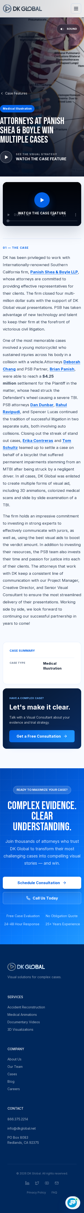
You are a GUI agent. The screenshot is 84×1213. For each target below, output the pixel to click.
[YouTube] (47, 1183)
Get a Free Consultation (39, 736)
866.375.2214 (17, 1119)
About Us (14, 1059)
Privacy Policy (36, 1192)
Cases (12, 1074)
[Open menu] (76, 8)
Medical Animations (22, 1015)
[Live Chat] (72, 1202)
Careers (13, 1089)
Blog (10, 1081)
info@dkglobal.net (21, 1128)
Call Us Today (45, 898)
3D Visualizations (20, 1029)
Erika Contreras (38, 440)
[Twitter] (37, 1183)
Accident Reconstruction (26, 1007)
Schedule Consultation (39, 882)
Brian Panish (62, 369)
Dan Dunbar (41, 404)
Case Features (16, 93)
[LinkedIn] (27, 1183)
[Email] (57, 1183)
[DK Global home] (22, 8)
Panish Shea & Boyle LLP (54, 272)
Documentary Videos (23, 1022)
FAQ (54, 1192)
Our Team (15, 1067)
